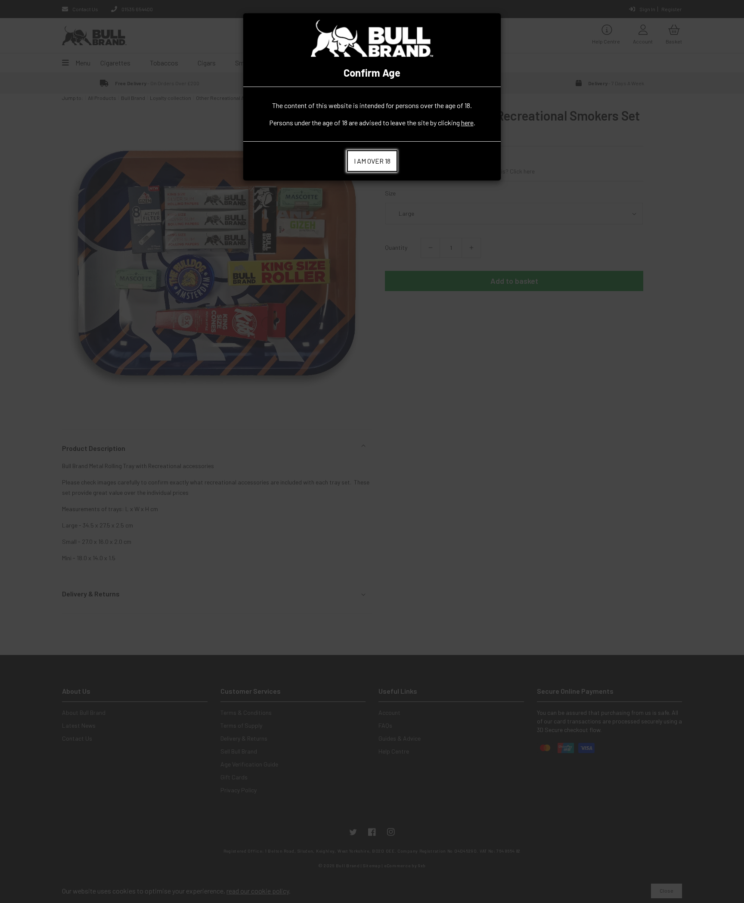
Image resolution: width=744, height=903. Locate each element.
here (467, 122)
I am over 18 (372, 161)
